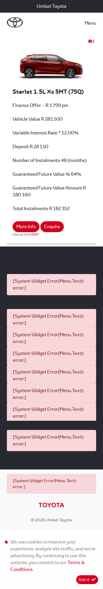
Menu (90, 23)
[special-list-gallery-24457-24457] (51, 63)
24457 (34, 234)
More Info (26, 227)
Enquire (52, 227)
